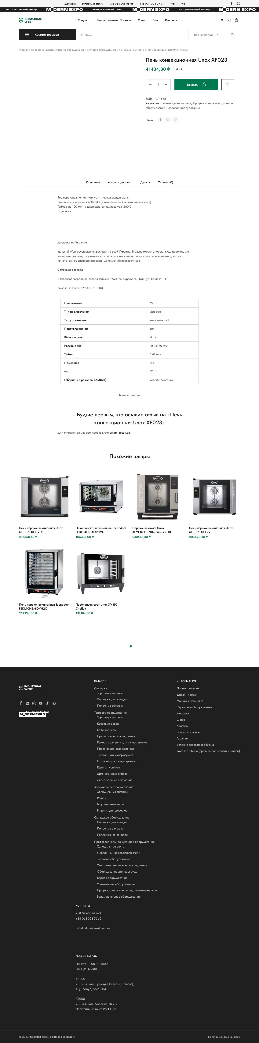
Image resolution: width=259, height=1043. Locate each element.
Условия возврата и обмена (195, 744)
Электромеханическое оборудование (122, 865)
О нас (142, 20)
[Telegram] (54, 704)
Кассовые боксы (108, 723)
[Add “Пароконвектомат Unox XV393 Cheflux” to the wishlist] (110, 593)
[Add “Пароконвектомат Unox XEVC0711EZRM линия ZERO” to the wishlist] (167, 516)
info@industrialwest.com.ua (93, 928)
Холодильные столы (110, 846)
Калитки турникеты (109, 767)
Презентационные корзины (115, 748)
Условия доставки (120, 182)
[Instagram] (34, 704)
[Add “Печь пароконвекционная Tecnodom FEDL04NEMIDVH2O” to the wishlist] (110, 516)
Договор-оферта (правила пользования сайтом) (208, 751)
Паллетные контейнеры (112, 835)
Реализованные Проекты (114, 20)
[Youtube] (41, 704)
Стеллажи (100, 688)
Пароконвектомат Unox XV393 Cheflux (97, 606)
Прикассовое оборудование (116, 736)
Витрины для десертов (112, 810)
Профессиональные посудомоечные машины (127, 890)
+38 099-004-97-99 (88, 913)
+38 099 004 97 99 (152, 3)
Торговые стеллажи (110, 693)
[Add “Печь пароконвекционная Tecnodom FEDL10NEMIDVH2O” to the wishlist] (53, 593)
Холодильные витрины (112, 792)
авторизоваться (120, 432)
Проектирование (188, 688)
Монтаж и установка (190, 701)
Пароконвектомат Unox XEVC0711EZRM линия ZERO (152, 530)
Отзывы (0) (165, 182)
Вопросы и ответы (92, 3)
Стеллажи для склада (112, 699)
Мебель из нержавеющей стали (118, 853)
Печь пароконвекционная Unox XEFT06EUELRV (211, 530)
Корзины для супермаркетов (116, 761)
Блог (155, 20)
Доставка (70, 3)
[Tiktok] (47, 704)
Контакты (171, 20)
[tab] (93, 182)
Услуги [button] (82, 20)
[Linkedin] (27, 704)
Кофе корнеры (106, 730)
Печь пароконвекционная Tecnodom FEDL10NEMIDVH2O (44, 606)
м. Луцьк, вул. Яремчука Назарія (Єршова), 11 (107, 984)
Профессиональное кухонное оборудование (57, 50)
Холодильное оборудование (113, 787)
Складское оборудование (111, 817)
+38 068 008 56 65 (121, 3)
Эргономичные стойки (112, 773)
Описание (93, 182)
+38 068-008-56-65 (88, 918)
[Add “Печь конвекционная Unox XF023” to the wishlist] (228, 84)
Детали (145, 182)
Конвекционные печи (131, 50)
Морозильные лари (110, 804)
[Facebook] (21, 704)
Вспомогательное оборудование (118, 896)
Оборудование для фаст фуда (117, 871)
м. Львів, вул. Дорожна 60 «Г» (96, 1004)
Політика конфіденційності (224, 1037)
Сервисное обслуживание (194, 707)
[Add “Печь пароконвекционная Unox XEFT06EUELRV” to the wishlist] (224, 516)
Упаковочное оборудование (116, 884)
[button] (34, 516)
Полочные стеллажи (110, 705)
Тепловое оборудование (101, 50)
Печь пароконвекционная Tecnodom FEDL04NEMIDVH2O (101, 530)
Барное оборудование (112, 878)
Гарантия (182, 738)
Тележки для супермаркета (115, 755)
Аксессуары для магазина (114, 780)
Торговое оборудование (110, 712)
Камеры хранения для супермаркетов (122, 742)
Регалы (101, 798)
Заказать (192, 84)
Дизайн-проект (186, 694)
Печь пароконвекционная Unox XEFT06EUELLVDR (41, 530)
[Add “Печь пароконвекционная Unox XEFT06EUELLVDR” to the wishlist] (53, 516)
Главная (23, 50)
